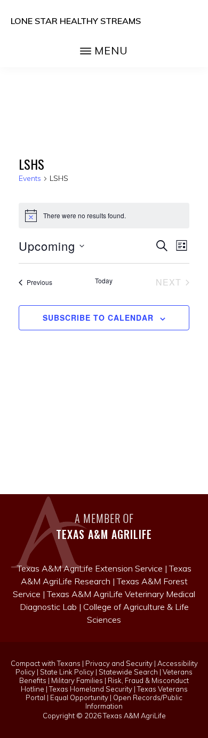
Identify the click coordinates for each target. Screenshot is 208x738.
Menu (111, 50)
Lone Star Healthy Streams (76, 20)
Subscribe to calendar (98, 317)
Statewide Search (128, 672)
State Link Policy (67, 672)
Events (30, 178)
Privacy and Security (119, 663)
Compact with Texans (46, 663)
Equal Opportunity (79, 697)
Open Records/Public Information (133, 701)
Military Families (77, 680)
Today (104, 280)
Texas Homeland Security (90, 689)
